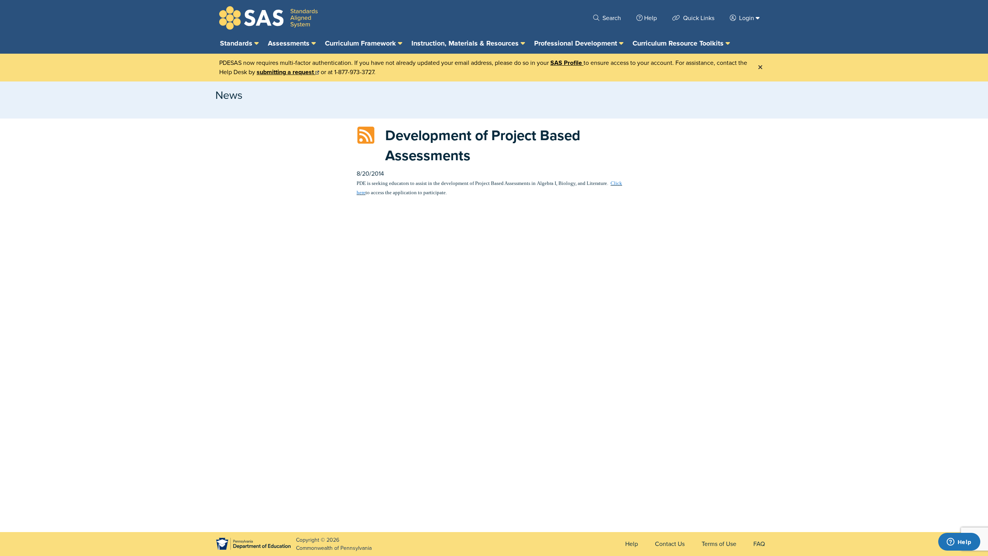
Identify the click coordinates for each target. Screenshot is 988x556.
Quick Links (698, 18)
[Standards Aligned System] (268, 18)
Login (747, 18)
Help (650, 18)
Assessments (289, 43)
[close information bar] (760, 68)
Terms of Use (719, 544)
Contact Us (670, 544)
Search (611, 18)
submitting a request (286, 72)
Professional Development (576, 43)
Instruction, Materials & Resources (466, 43)
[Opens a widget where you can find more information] (959, 542)
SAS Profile (567, 63)
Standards (237, 43)
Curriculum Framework (361, 43)
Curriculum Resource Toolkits (679, 43)
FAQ (759, 544)
